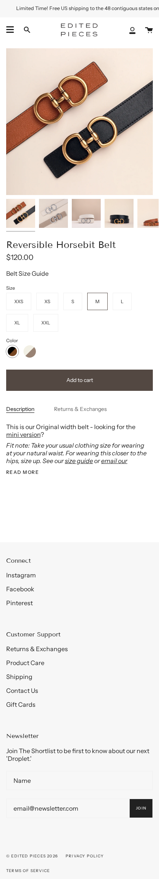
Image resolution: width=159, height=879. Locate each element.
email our (114, 461)
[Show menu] (10, 29)
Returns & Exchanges (80, 409)
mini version (23, 434)
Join (141, 808)
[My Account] (132, 29)
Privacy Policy (85, 856)
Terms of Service (28, 870)
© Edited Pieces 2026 (32, 856)
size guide (79, 461)
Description (20, 409)
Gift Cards (21, 704)
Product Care (25, 663)
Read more (22, 472)
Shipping (19, 676)
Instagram (21, 575)
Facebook (20, 589)
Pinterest (19, 603)
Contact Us (22, 690)
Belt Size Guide (27, 273)
